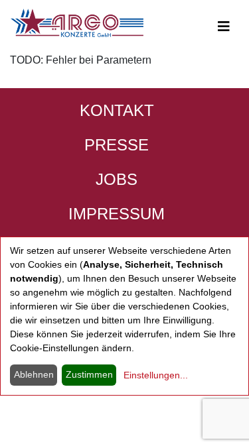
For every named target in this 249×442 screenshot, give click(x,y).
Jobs (116, 179)
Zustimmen (89, 374)
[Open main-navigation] (223, 26)
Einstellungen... (156, 375)
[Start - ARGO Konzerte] (77, 22)
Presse (116, 145)
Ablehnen (34, 374)
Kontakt (117, 110)
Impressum (116, 214)
